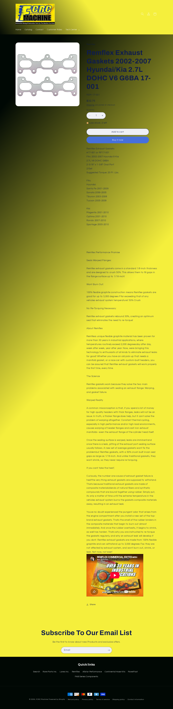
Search (36, 672)
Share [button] (92, 604)
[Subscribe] (109, 650)
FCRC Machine (42, 699)
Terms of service (103, 699)
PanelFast (133, 672)
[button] (72, 30)
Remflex (76, 672)
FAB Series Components (86, 677)
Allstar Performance (92, 672)
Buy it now (117, 140)
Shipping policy (118, 699)
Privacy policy (87, 699)
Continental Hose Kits (115, 672)
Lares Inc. (64, 672)
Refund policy (73, 699)
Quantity (90, 110)
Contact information (136, 699)
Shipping (90, 105)
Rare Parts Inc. (50, 672)
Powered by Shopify (57, 699)
